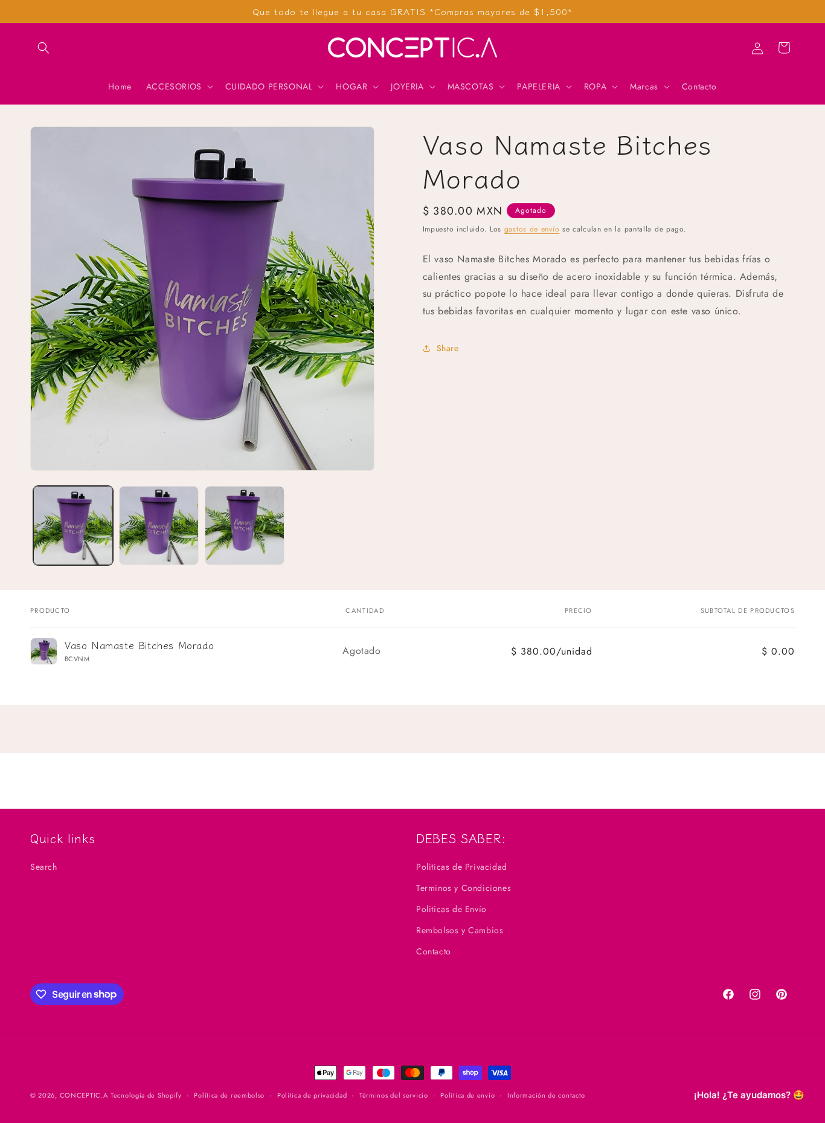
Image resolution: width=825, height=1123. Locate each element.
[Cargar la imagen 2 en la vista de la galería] (159, 526)
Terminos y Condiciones (463, 888)
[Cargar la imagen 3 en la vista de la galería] (244, 526)
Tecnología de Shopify (146, 1095)
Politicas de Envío (451, 909)
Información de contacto (546, 1094)
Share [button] (448, 348)
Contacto (433, 951)
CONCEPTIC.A (84, 1095)
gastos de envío (532, 229)
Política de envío (467, 1094)
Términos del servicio (393, 1094)
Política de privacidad (312, 1094)
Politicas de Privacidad (461, 867)
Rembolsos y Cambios (459, 930)
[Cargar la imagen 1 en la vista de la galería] (73, 526)
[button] (43, 47)
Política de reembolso (229, 1094)
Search (43, 867)
